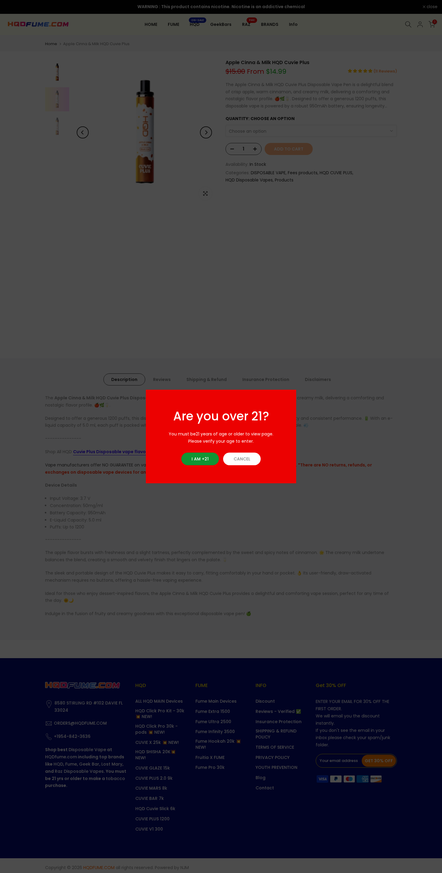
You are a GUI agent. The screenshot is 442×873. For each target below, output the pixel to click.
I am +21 (200, 459)
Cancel (242, 459)
